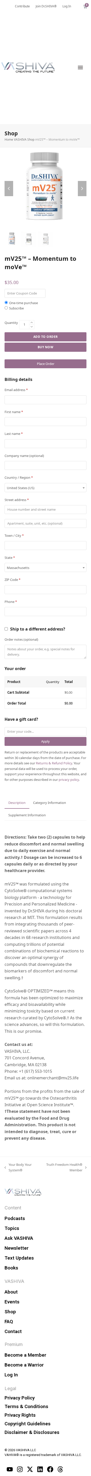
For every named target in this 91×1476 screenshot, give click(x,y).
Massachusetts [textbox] (18, 567)
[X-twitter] (30, 1469)
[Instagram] (20, 1469)
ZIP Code (12, 579)
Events (12, 1302)
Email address (16, 390)
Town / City (14, 535)
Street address (17, 499)
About (11, 1292)
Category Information (49, 802)
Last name (14, 433)
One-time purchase (23, 303)
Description (17, 802)
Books (11, 1268)
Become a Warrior (24, 1365)
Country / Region (19, 477)
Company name (24, 455)
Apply (45, 741)
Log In (11, 1375)
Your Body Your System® (18, 1167)
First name (14, 412)
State (10, 557)
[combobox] (45, 487)
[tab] (17, 803)
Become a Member (25, 1355)
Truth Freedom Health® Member (62, 1167)
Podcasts (15, 1218)
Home (9, 139)
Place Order (45, 363)
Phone (11, 601)
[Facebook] (50, 1469)
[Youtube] (10, 1469)
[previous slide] (9, 188)
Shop (10, 1312)
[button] (80, 67)
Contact (13, 1331)
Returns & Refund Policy (54, 763)
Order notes (21, 639)
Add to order (45, 337)
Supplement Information (27, 815)
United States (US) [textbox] (20, 488)
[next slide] (82, 188)
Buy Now (46, 347)
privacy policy (69, 779)
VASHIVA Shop (24, 139)
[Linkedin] (40, 1469)
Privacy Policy (20, 1398)
